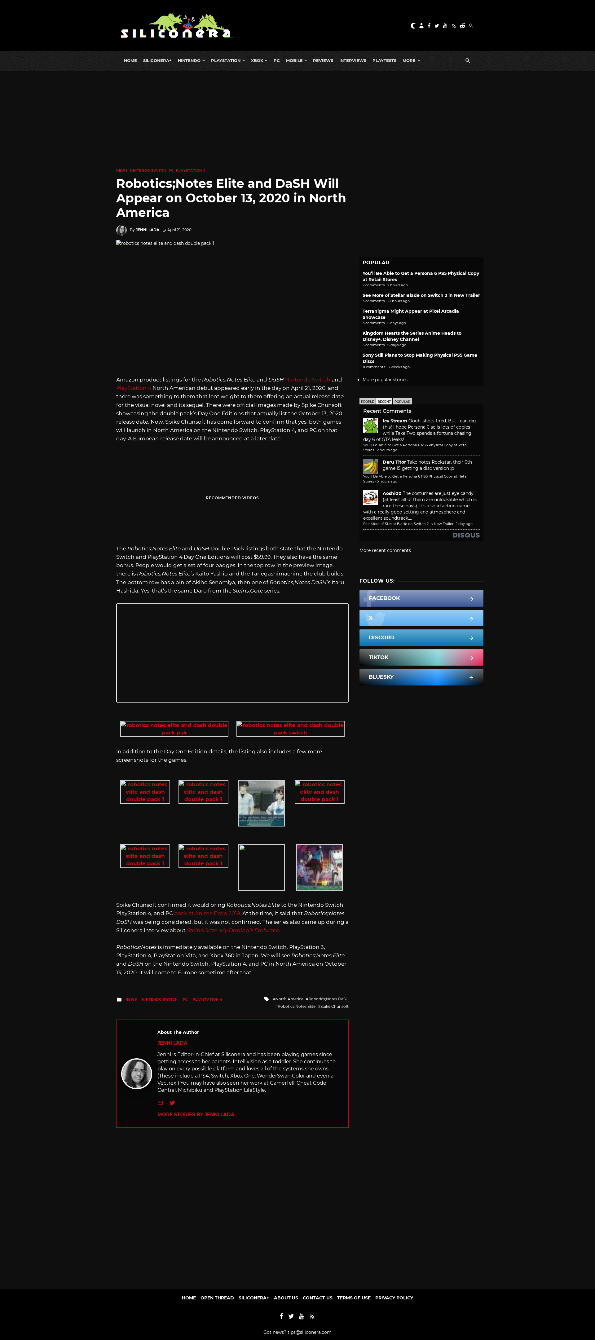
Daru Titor (394, 462)
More (409, 60)
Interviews (352, 60)
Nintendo (189, 60)
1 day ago (464, 524)
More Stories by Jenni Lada (196, 1114)
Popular (402, 402)
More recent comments (385, 550)
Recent (384, 402)
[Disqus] (232, 1205)
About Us (286, 1298)
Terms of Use (354, 1298)
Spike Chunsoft (334, 1006)
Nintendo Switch (148, 171)
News (122, 171)
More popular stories (385, 379)
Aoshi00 (392, 493)
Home (130, 60)
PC (277, 60)
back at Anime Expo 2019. (207, 913)
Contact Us (318, 1298)
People (367, 402)
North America (289, 999)
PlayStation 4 (191, 171)
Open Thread (217, 1298)
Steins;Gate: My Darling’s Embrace (233, 930)
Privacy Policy (394, 1298)
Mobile (294, 60)
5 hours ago (387, 481)
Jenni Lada (147, 229)
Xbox (257, 60)
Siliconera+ (157, 60)
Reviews (323, 60)
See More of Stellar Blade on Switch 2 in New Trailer (421, 295)
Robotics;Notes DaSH (328, 999)
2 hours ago (387, 450)
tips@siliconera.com (310, 1332)
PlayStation (225, 60)
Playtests (384, 60)
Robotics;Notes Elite (296, 1006)
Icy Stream (395, 421)
